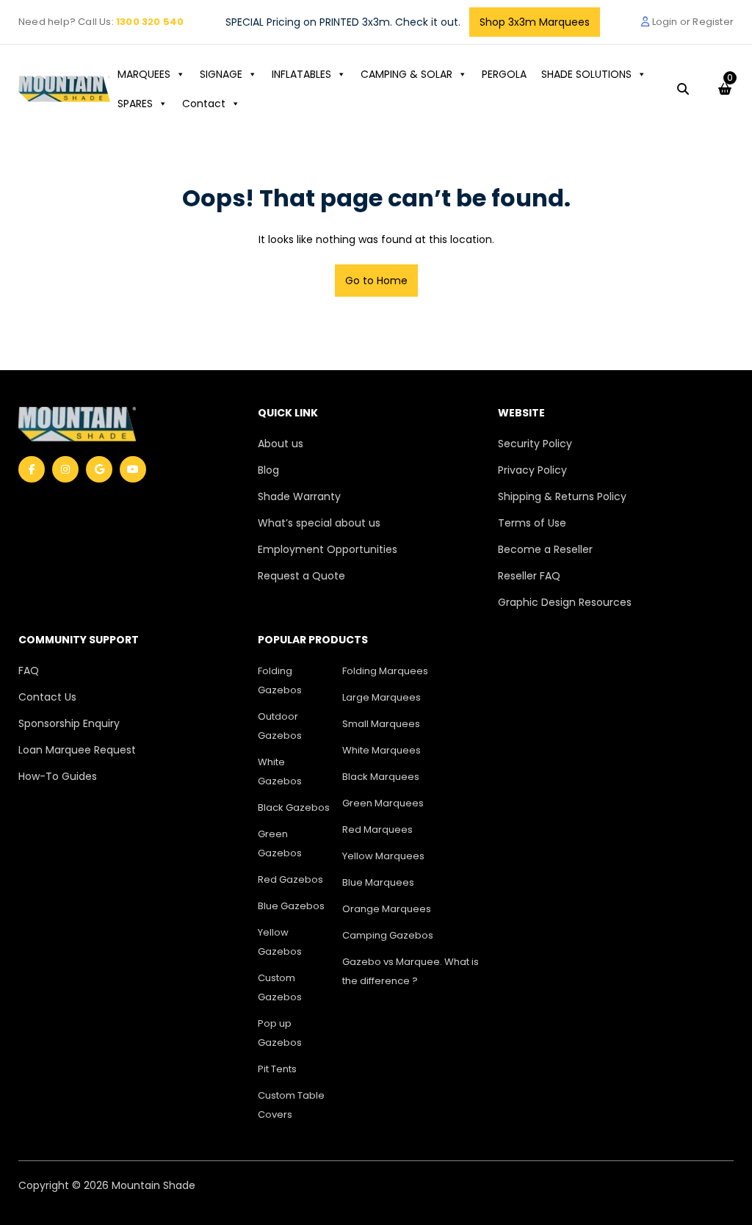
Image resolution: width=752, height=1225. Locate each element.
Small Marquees (381, 724)
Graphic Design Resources (565, 602)
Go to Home (376, 280)
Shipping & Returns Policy (562, 496)
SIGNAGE (221, 74)
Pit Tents (277, 1069)
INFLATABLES (301, 74)
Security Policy (535, 443)
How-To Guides (57, 776)
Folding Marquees (385, 671)
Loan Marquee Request (77, 749)
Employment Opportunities (327, 549)
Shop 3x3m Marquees (535, 22)
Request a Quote (301, 575)
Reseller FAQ (529, 575)
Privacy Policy (532, 470)
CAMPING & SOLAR (406, 74)
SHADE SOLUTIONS (586, 74)
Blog (268, 470)
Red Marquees (377, 829)
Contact (203, 103)
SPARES (135, 103)
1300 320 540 (150, 22)
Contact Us (47, 697)
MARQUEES (144, 74)
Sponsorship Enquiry (69, 723)
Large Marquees (381, 697)
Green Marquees (383, 803)
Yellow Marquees (383, 856)
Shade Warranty (299, 496)
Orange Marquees (386, 909)
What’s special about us (319, 523)
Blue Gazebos (291, 906)
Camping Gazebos (387, 935)
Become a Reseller (545, 549)
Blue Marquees (378, 882)
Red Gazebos (290, 879)
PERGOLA (504, 74)
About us (280, 443)
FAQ (28, 670)
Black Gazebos (294, 807)
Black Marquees (380, 777)
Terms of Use (532, 523)
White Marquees (381, 750)
